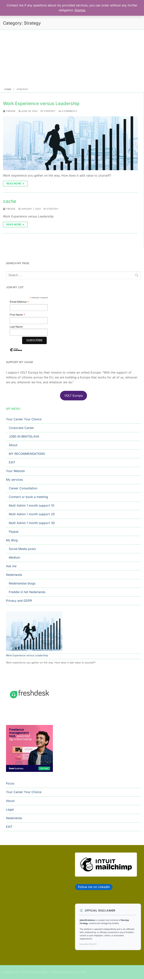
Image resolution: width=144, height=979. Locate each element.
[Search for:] (73, 275)
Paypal (13, 531)
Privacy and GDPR (19, 600)
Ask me (11, 566)
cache (9, 201)
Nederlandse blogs (22, 583)
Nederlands (14, 575)
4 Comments (69, 111)
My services (14, 479)
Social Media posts (22, 549)
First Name (17, 315)
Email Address (19, 302)
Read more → (15, 183)
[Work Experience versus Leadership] (70, 143)
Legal (10, 809)
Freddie (10, 111)
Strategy (49, 111)
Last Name (16, 326)
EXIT (12, 462)
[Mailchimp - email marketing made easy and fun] (16, 352)
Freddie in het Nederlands (27, 592)
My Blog (12, 540)
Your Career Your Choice (23, 419)
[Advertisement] (72, 59)
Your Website (15, 471)
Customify (80, 972)
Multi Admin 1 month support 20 (32, 514)
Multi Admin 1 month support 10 (31, 505)
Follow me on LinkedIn (94, 887)
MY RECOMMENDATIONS (27, 454)
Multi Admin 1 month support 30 (32, 523)
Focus (10, 783)
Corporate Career (21, 428)
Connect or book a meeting (28, 497)
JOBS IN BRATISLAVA (24, 436)
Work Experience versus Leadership (41, 103)
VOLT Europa (73, 395)
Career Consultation (23, 488)
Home (7, 89)
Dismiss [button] (80, 10)
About (13, 445)
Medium (14, 557)
